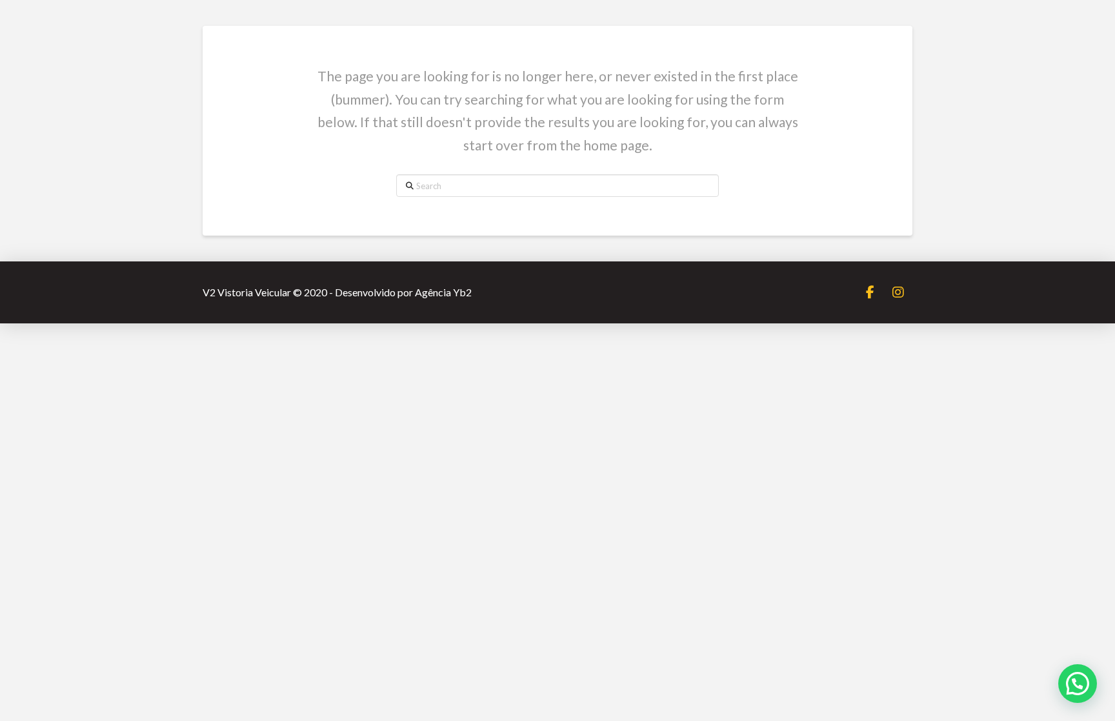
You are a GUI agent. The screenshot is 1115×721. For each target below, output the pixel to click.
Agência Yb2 (443, 292)
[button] (1077, 683)
